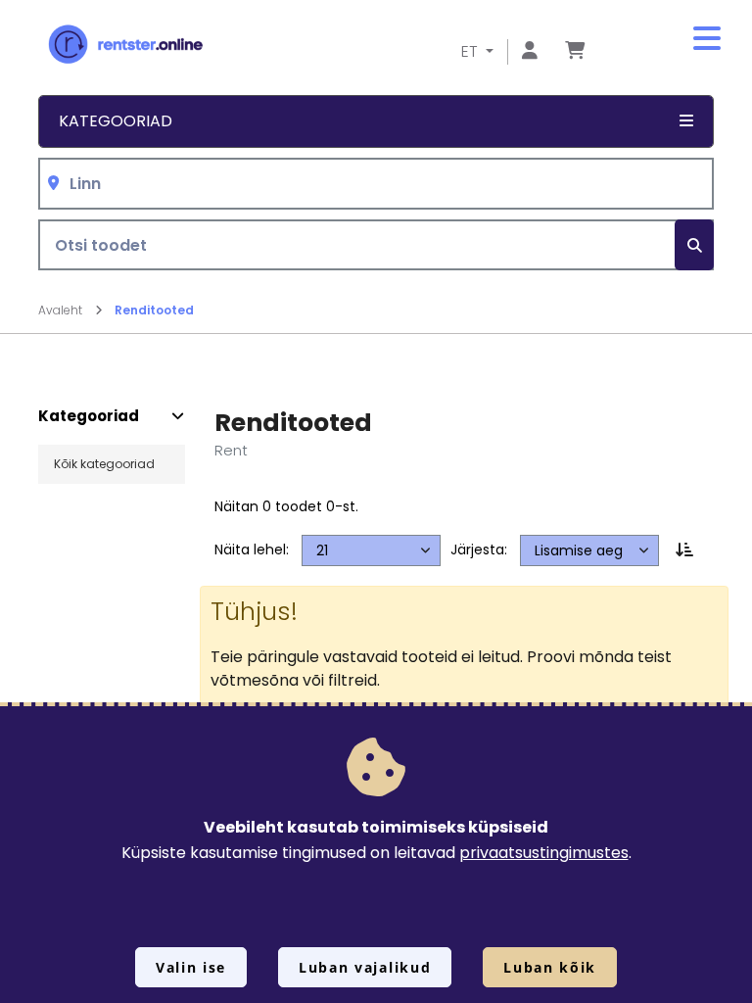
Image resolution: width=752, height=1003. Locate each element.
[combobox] (376, 184)
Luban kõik (549, 967)
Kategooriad (88, 416)
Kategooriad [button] (115, 121)
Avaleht (61, 310)
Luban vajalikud (365, 967)
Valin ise (191, 967)
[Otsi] (694, 245)
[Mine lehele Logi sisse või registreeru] (529, 51)
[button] (707, 39)
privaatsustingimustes (544, 852)
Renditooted (154, 310)
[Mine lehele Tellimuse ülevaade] (574, 51)
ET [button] (471, 51)
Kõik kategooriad (104, 464)
